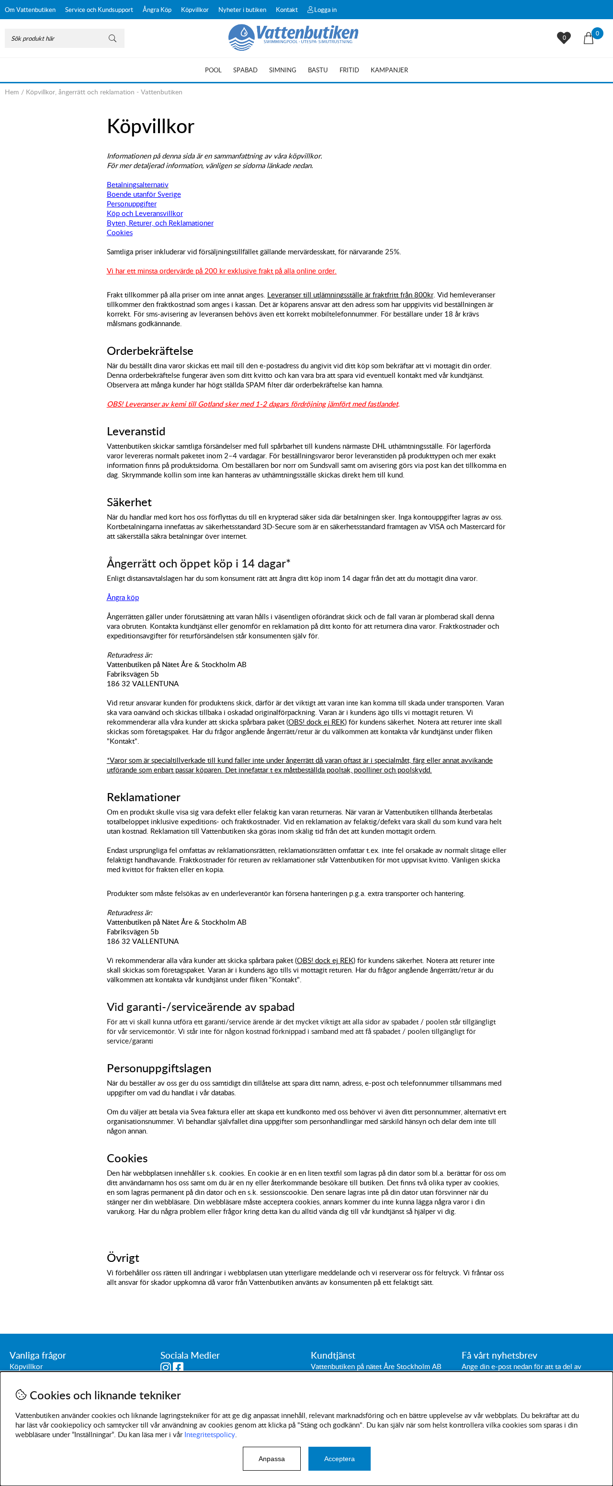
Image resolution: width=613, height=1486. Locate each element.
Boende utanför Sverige (144, 194)
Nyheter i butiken (242, 9)
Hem (12, 91)
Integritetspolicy (209, 1434)
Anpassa (272, 1459)
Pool (213, 70)
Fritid (349, 70)
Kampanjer (389, 70)
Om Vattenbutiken (30, 9)
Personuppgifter (132, 203)
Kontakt (287, 9)
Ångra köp (123, 597)
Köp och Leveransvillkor (145, 213)
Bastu (318, 70)
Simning (282, 70)
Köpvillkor (195, 9)
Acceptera (339, 1459)
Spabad (245, 70)
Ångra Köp (157, 9)
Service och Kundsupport (99, 9)
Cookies (120, 232)
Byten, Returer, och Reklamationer (160, 222)
